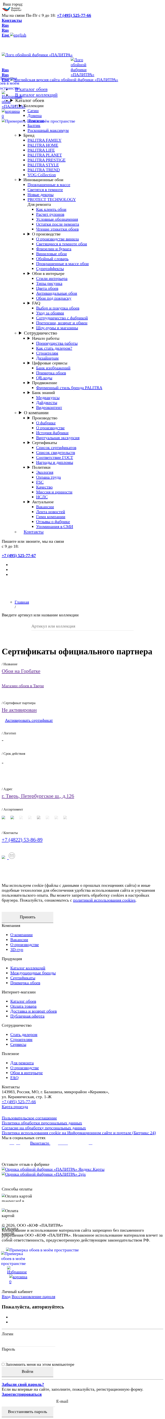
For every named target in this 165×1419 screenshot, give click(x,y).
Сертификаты (44, 442)
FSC (40, 482)
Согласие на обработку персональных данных (44, 1127)
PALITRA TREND (44, 169)
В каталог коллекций (36, 94)
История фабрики (52, 432)
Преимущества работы (57, 343)
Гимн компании (50, 516)
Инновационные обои (43, 179)
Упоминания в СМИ (54, 526)
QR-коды (44, 377)
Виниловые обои (51, 253)
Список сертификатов (56, 447)
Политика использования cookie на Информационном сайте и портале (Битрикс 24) (79, 1132)
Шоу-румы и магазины (57, 327)
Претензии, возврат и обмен (61, 322)
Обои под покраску (53, 298)
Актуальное (43, 501)
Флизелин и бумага (53, 248)
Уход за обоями (50, 313)
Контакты (12, 20)
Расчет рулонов (50, 214)
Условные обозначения (57, 219)
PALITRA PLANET (45, 155)
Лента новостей (50, 511)
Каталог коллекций (27, 968)
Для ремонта (22, 1062)
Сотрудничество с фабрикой (62, 317)
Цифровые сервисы (49, 363)
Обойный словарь (52, 258)
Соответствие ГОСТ (54, 457)
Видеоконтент (49, 407)
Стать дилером (23, 1034)
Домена (35, 115)
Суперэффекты (50, 268)
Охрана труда (48, 477)
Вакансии (45, 506)
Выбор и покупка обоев (57, 308)
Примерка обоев (51, 372)
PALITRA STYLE (43, 164)
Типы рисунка (49, 283)
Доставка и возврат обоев (33, 1011)
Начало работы (45, 338)
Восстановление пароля (33, 1296)
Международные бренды (33, 972)
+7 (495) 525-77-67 (19, 555)
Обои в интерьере (48, 273)
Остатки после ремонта (57, 224)
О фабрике (46, 422)
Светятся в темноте (45, 189)
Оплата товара (23, 1006)
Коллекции (33, 105)
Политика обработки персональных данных (42, 1122)
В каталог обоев (31, 89)
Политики (41, 467)
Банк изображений (53, 367)
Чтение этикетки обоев (57, 229)
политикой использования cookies (104, 900)
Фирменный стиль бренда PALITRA (69, 387)
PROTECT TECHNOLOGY (52, 199)
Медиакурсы (48, 397)
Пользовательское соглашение (29, 1118)
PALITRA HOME (43, 145)
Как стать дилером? (54, 348)
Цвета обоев (47, 288)
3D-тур (16, 949)
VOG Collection (42, 174)
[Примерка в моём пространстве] (82, 1258)
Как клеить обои (51, 209)
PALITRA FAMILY (44, 140)
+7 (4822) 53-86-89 (22, 840)
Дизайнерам (47, 358)
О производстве (46, 234)
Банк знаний (43, 392)
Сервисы (18, 1044)
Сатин (33, 110)
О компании (36, 412)
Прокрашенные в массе (49, 184)
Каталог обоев (29, 100)
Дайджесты (46, 402)
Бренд (28, 135)
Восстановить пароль (27, 1411)
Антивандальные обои (56, 293)
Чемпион (36, 120)
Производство (44, 417)
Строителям (47, 353)
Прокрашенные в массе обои (62, 263)
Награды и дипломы (54, 462)
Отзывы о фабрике (53, 521)
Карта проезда (15, 1106)
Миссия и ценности (54, 492)
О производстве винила (57, 238)
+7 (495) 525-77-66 (74, 15)
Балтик (34, 125)
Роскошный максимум (48, 130)
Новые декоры (40, 194)
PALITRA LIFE (41, 150)
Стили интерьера (51, 278)
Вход (6, 1296)
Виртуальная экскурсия (57, 437)
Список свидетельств (55, 452)
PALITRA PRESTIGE (47, 160)
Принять (27, 916)
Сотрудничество (40, 333)
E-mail (62, 1401)
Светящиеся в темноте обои (61, 243)
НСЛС (42, 496)
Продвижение (44, 382)
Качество (44, 487)
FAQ (36, 303)
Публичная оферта (27, 1016)
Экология (44, 472)
